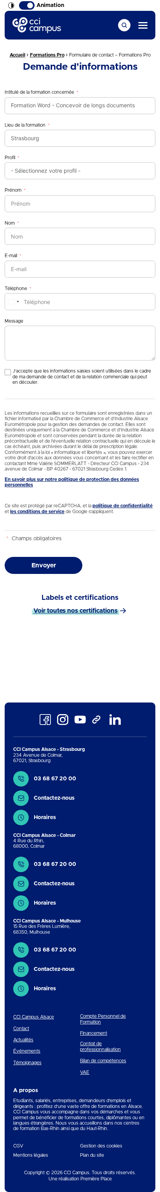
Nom (10, 223)
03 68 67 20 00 (55, 778)
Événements (26, 1051)
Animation (50, 5)
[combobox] (13, 302)
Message (14, 321)
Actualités (23, 1039)
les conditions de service (37, 511)
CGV (18, 1146)
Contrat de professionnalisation (100, 1046)
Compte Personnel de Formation (103, 1019)
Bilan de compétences (103, 1060)
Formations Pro (47, 55)
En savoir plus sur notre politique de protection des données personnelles (72, 482)
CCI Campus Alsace (33, 1017)
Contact (21, 1028)
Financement (93, 1033)
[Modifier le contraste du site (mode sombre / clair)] (11, 5)
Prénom (13, 190)
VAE (84, 1072)
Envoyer (43, 565)
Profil (10, 157)
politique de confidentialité (122, 505)
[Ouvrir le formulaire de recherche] (124, 25)
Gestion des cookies (101, 1146)
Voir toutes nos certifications (75, 610)
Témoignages (27, 1062)
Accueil (17, 55)
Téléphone (16, 288)
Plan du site (92, 1155)
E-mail (11, 255)
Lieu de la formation (25, 125)
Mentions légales (30, 1155)
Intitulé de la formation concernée (39, 92)
